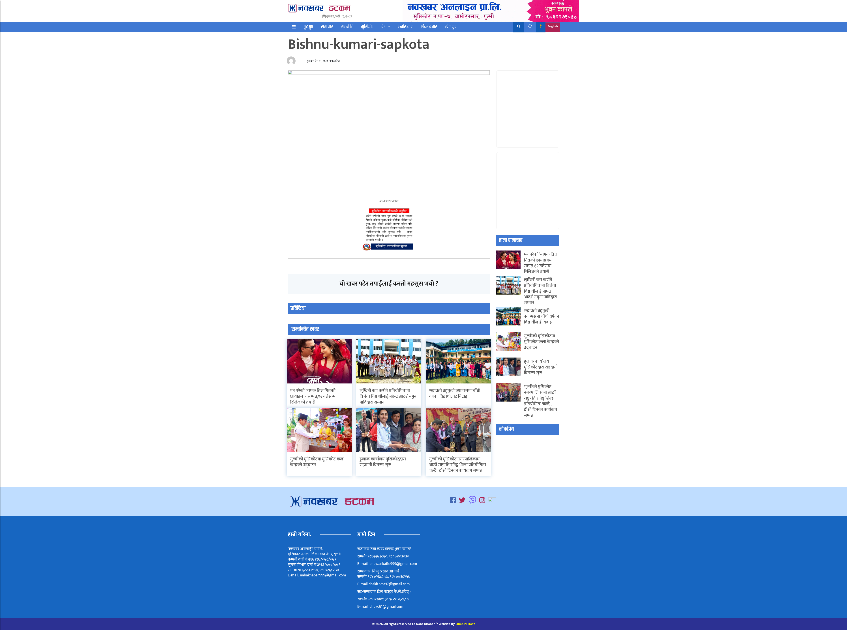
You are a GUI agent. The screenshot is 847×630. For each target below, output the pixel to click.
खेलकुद (451, 27)
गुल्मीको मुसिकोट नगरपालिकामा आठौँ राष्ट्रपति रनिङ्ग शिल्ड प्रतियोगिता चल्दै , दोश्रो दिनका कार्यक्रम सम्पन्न (457, 464)
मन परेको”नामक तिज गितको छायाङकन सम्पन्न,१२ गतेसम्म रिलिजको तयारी (312, 396)
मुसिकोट (367, 27)
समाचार (327, 27)
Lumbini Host (465, 624)
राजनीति (347, 27)
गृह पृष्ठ (308, 27)
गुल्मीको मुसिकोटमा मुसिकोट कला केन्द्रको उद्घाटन (317, 462)
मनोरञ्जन (405, 27)
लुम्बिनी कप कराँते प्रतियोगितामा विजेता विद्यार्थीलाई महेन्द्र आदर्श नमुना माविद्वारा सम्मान (389, 396)
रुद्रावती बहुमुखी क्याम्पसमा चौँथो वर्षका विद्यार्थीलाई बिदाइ (454, 393)
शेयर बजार (429, 27)
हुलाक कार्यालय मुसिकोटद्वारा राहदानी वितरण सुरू (383, 462)
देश (384, 27)
